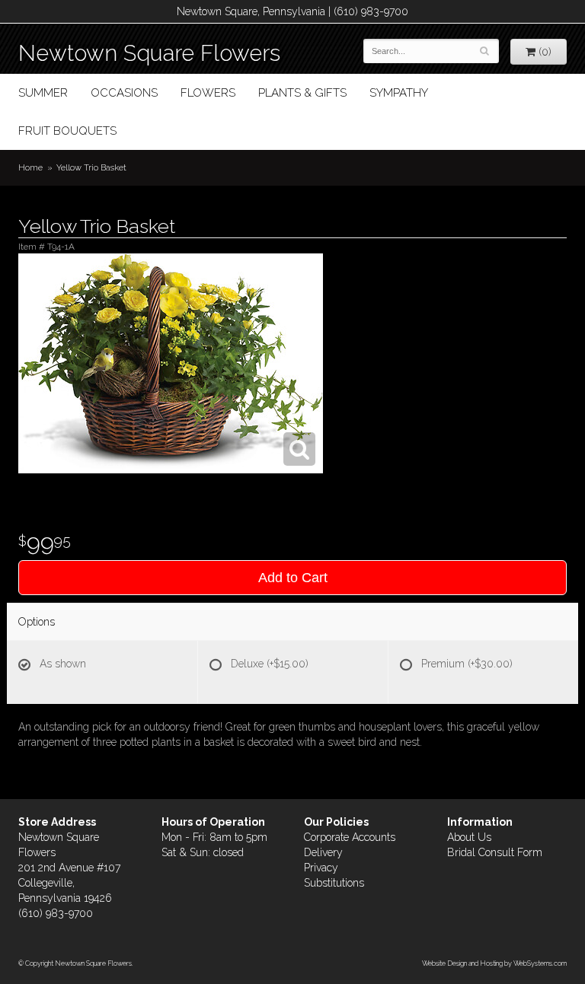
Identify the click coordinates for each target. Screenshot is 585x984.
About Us (469, 837)
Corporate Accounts (349, 837)
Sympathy (398, 93)
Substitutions (334, 883)
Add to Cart (293, 577)
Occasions (124, 93)
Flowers (208, 93)
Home (30, 167)
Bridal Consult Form (494, 852)
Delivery (323, 852)
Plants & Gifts (302, 93)
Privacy (321, 867)
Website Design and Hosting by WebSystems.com (494, 963)
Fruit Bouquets (67, 131)
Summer (43, 93)
